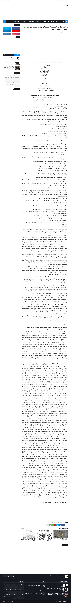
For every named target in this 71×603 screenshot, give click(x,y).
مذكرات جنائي (12, 82)
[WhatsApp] (52, 525)
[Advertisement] (23, 11)
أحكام (63, 522)
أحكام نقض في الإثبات (59, 522)
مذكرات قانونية (17, 84)
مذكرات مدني (12, 84)
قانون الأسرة (13, 591)
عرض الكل (22, 528)
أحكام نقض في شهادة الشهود (51, 522)
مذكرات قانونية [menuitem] (46, 21)
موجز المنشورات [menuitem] (32, 21)
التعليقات (5, 54)
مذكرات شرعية (7, 82)
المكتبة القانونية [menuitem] (16, 21)
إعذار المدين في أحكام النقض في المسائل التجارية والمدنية (61, 539)
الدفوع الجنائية (6, 584)
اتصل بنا (9, 601)
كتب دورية (15, 594)
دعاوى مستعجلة (21, 589)
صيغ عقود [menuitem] (52, 21)
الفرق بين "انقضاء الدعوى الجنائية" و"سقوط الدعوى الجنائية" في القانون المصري (35, 594)
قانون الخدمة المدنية (7, 591)
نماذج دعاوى (7, 84)
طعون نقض (11, 589)
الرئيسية (16, 601)
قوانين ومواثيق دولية (20, 594)
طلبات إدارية (6, 589)
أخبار (14, 584)
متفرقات (7, 594)
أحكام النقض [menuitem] (39, 21)
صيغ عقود (16, 589)
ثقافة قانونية (9, 75)
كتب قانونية (17, 82)
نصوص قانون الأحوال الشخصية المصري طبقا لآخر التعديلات (9, 62)
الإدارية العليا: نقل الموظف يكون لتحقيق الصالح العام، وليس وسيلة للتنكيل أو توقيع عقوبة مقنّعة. (28, 539)
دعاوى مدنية (6, 587)
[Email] (50, 525)
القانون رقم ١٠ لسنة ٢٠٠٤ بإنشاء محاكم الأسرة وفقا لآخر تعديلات (36, 586)
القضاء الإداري (14, 75)
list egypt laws (21, 584)
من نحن (12, 601)
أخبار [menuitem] (63, 21)
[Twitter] (57, 525)
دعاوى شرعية (7, 77)
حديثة (11, 54)
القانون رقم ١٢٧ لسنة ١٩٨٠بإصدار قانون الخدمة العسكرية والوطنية (8, 58)
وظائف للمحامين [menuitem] (23, 21)
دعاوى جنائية (12, 77)
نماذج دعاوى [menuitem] (58, 21)
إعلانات (11, 584)
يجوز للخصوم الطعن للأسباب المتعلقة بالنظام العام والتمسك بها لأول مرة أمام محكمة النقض (45, 539)
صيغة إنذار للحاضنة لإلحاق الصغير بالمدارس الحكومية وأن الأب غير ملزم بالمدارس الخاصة (9, 67)
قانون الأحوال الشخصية (20, 591)
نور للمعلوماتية (59, 601)
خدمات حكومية (17, 77)
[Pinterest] (55, 525)
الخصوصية (4, 601)
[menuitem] (66, 21)
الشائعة (17, 54)
